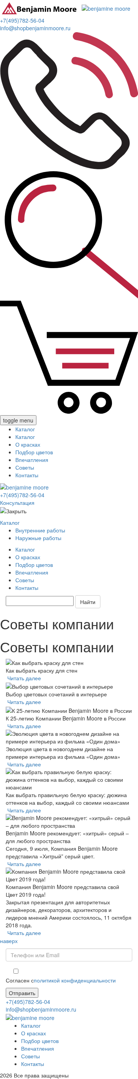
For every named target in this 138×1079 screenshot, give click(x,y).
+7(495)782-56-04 (22, 20)
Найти (87, 602)
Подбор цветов (34, 452)
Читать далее (24, 678)
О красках (27, 444)
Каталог (25, 429)
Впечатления (31, 459)
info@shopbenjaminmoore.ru (35, 28)
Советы (24, 467)
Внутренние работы (40, 530)
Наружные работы (38, 538)
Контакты (26, 475)
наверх (9, 941)
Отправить (22, 993)
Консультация (17, 502)
